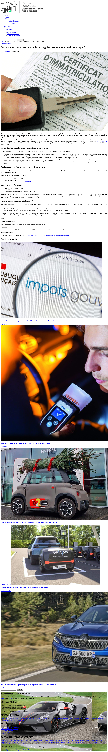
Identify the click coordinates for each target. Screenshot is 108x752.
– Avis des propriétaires (13, 35)
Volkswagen (25, 743)
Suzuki (2, 743)
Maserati (31, 742)
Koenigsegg (4, 742)
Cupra (55, 740)
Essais (5, 18)
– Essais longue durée (13, 21)
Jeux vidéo (38, 718)
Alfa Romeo (8, 740)
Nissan (67, 742)
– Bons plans (10, 31)
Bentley (31, 740)
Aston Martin (20, 740)
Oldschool (100, 718)
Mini (52, 742)
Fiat (68, 740)
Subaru (104, 742)
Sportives (59, 718)
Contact (39, 750)
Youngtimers (7, 26)
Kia (104, 740)
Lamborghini (11, 742)
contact (18, 711)
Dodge (60, 740)
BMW (35, 740)
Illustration (3, 720)
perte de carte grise (102, 141)
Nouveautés (86, 718)
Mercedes (47, 742)
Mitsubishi (57, 742)
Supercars (65, 718)
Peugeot (80, 742)
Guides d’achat (52, 718)
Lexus (22, 742)
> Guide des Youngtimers (7, 730)
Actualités (6, 17)
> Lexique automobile (6, 733)
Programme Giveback (22, 750)
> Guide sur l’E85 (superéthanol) (9, 729)
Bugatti (40, 740)
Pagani (75, 742)
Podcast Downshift (21, 720)
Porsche (86, 742)
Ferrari (64, 740)
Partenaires (8, 43)
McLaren (41, 742)
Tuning (71, 718)
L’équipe (3, 750)
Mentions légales (32, 750)
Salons (20, 718)
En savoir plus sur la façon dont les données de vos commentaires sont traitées (49, 235)
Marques (15, 718)
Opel (71, 742)
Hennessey (76, 740)
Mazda (36, 742)
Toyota (11, 743)
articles (2, 698)
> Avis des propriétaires (7, 732)
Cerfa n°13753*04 (26, 182)
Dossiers (3, 43)
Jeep (100, 740)
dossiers (10, 698)
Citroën (51, 740)
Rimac (95, 742)
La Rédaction (6, 51)
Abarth (2, 740)
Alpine (14, 740)
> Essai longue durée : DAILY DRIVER (11, 727)
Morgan (62, 742)
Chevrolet (45, 740)
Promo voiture (11, 720)
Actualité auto (4, 718)
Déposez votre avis (11, 750)
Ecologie (6, 24)
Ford (71, 740)
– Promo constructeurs (13, 34)
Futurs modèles (77, 718)
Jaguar (96, 740)
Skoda (100, 742)
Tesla (6, 743)
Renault (91, 742)
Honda (82, 740)
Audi (26, 740)
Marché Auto (93, 718)
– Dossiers (10, 29)
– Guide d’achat (11, 32)
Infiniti (92, 740)
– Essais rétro (11, 23)
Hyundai (87, 740)
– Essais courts (11, 20)
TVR (15, 743)
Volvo (19, 743)
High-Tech (32, 718)
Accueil (6, 15)
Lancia (17, 742)
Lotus (26, 742)
